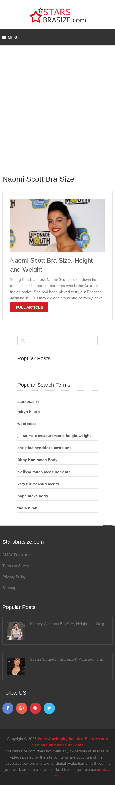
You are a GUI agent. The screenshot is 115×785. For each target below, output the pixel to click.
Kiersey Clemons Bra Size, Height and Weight (69, 624)
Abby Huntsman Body (37, 460)
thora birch (27, 508)
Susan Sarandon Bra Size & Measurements (67, 659)
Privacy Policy (14, 577)
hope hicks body (32, 496)
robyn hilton (28, 411)
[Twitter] (49, 708)
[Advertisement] (57, 113)
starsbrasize (28, 401)
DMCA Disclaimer (17, 555)
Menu (13, 37)
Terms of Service (16, 566)
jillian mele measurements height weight (54, 436)
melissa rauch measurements (44, 472)
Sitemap (9, 587)
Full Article (29, 307)
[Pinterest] (35, 708)
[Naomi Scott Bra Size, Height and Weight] (57, 225)
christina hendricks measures (44, 448)
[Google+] (21, 708)
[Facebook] (8, 708)
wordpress (27, 424)
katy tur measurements (38, 484)
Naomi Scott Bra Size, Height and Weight (51, 265)
